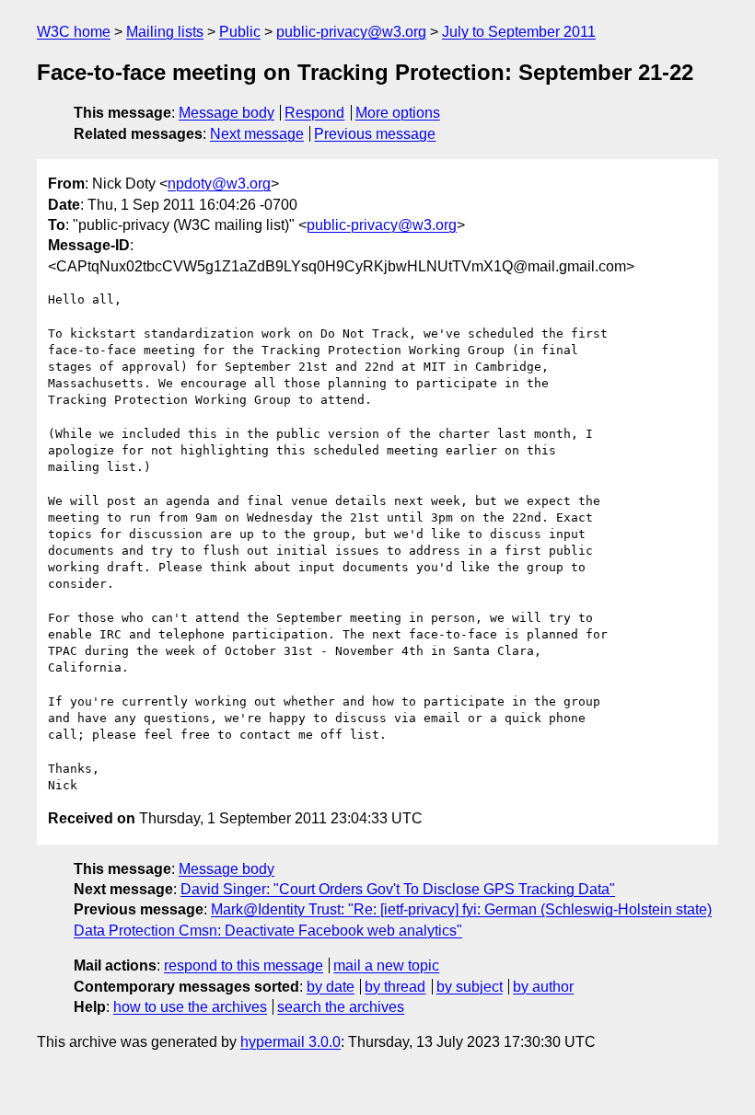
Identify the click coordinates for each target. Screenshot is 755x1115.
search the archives (340, 1007)
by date (330, 986)
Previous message (375, 134)
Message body (226, 113)
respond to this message (243, 965)
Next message (257, 134)
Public (240, 32)
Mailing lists (164, 32)
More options (397, 113)
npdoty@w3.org (219, 183)
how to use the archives (190, 1007)
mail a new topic (386, 965)
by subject (469, 986)
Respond (314, 113)
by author (543, 986)
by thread (395, 986)
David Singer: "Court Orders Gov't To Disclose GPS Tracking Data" (397, 889)
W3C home (73, 32)
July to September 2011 (519, 32)
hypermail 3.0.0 (290, 1042)
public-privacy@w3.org (351, 32)
